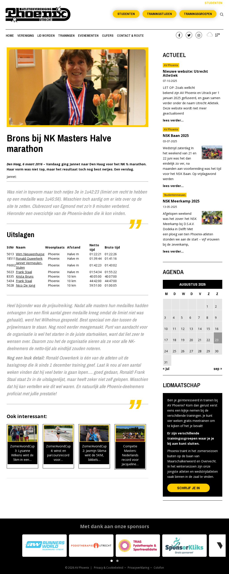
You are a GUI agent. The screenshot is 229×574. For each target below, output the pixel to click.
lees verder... (173, 120)
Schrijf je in (188, 487)
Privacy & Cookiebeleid (108, 568)
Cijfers (107, 36)
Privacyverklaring (138, 568)
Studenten (126, 14)
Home (10, 36)
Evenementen (88, 36)
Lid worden (46, 36)
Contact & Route (130, 36)
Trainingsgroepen (198, 14)
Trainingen (66, 36)
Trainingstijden (159, 14)
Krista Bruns (25, 276)
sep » (218, 368)
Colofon (159, 568)
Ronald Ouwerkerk (29, 258)
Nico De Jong (25, 285)
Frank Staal (24, 272)
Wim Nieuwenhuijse (30, 254)
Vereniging (25, 36)
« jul (166, 368)
